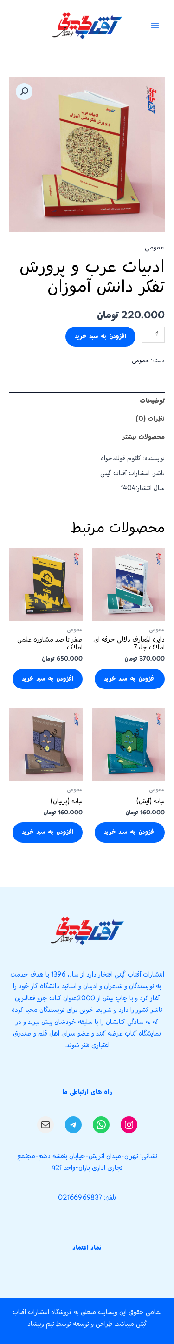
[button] (24, 91)
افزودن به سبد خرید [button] (129, 679)
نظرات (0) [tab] (150, 419)
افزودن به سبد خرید (100, 336)
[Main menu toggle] (155, 25)
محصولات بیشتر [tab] (143, 437)
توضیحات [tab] (152, 401)
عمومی (155, 248)
